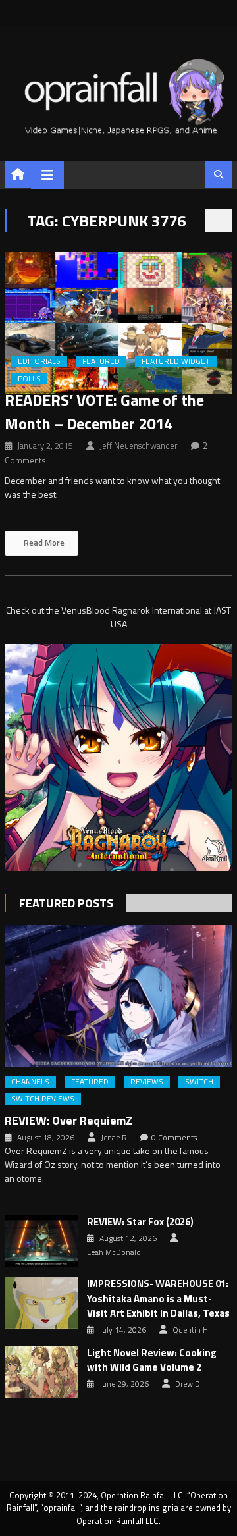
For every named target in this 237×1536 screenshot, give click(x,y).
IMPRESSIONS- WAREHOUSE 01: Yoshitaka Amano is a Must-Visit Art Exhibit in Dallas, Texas (158, 1299)
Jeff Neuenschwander (138, 445)
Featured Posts (66, 903)
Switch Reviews (42, 1099)
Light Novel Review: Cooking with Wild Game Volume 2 (152, 1360)
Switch (199, 1082)
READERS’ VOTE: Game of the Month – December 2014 (104, 411)
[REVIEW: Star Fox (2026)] (41, 1241)
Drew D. (188, 1384)
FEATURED (101, 361)
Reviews (146, 1082)
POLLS (29, 378)
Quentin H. (191, 1330)
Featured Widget (176, 361)
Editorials (39, 361)
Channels (30, 1082)
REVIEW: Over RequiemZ (68, 1120)
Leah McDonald (114, 1252)
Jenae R (114, 1138)
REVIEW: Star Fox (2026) (140, 1222)
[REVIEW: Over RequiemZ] (118, 996)
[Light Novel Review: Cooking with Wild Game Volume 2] (41, 1372)
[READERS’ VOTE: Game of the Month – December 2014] (118, 323)
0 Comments (174, 1138)
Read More (43, 542)
